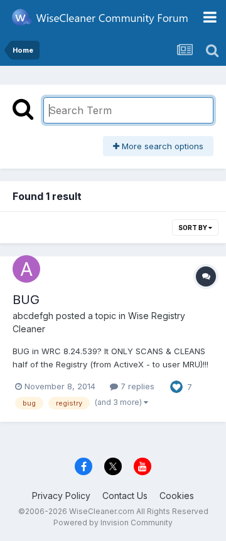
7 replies (136, 386)
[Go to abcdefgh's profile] (26, 269)
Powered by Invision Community (113, 522)
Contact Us (125, 495)
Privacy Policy (61, 495)
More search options (161, 146)
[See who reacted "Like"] (176, 386)
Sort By (193, 227)
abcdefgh (33, 315)
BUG (26, 299)
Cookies (176, 495)
